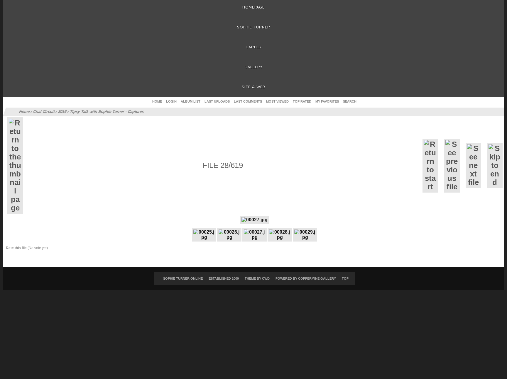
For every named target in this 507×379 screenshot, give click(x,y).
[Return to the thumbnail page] (15, 165)
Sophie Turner (253, 27)
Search (349, 101)
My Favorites (327, 101)
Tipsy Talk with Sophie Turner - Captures (101, 112)
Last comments (248, 101)
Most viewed (277, 101)
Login (171, 101)
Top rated (302, 101)
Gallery (253, 66)
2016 (60, 112)
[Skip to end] (495, 165)
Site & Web (254, 86)
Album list (190, 101)
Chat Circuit (42, 112)
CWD (266, 278)
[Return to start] (430, 165)
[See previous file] (451, 165)
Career (254, 47)
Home (157, 101)
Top (345, 278)
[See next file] (473, 165)
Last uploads (217, 101)
